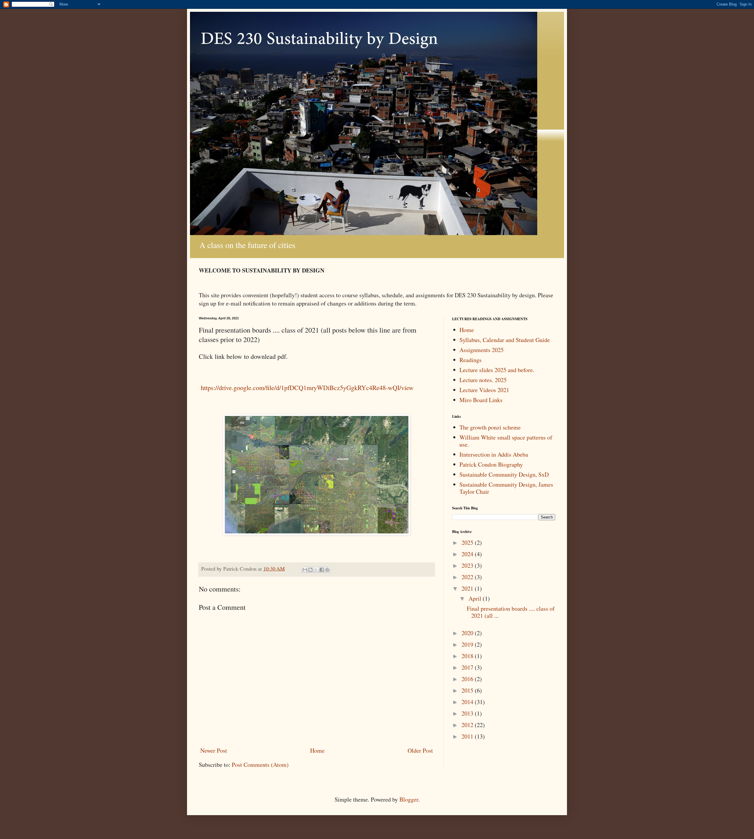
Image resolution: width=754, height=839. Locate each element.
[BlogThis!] (310, 570)
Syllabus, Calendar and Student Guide (504, 340)
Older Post (420, 750)
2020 (468, 633)
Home (317, 750)
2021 (468, 588)
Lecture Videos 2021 (484, 390)
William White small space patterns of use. (505, 440)
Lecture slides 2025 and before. (496, 370)
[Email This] (305, 570)
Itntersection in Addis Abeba (493, 454)
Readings (470, 360)
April (476, 598)
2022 (468, 577)
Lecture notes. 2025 (483, 380)
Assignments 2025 (481, 350)
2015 (468, 690)
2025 (468, 542)
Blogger (408, 799)
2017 (468, 667)
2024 (468, 554)
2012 (468, 725)
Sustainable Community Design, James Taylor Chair (506, 488)
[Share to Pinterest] (327, 570)
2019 (468, 644)
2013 (468, 713)
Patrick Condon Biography (491, 464)
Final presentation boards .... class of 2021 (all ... (511, 612)
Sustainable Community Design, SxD (504, 474)
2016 (468, 679)
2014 (468, 702)
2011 (468, 736)
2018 (468, 656)
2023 (468, 565)
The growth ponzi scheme (490, 427)
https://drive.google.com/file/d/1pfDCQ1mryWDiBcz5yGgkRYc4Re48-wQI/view (306, 387)
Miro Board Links (480, 400)
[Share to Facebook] (322, 570)
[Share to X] (316, 570)
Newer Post (213, 750)
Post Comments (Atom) (260, 765)
